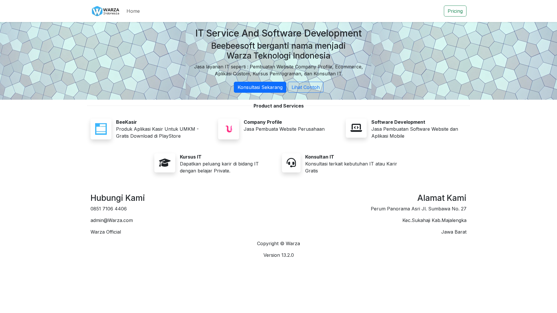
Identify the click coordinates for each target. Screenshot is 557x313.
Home (133, 11)
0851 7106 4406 (109, 209)
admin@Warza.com (112, 220)
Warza (293, 243)
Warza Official (106, 232)
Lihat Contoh (306, 87)
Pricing (455, 11)
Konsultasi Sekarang (260, 87)
